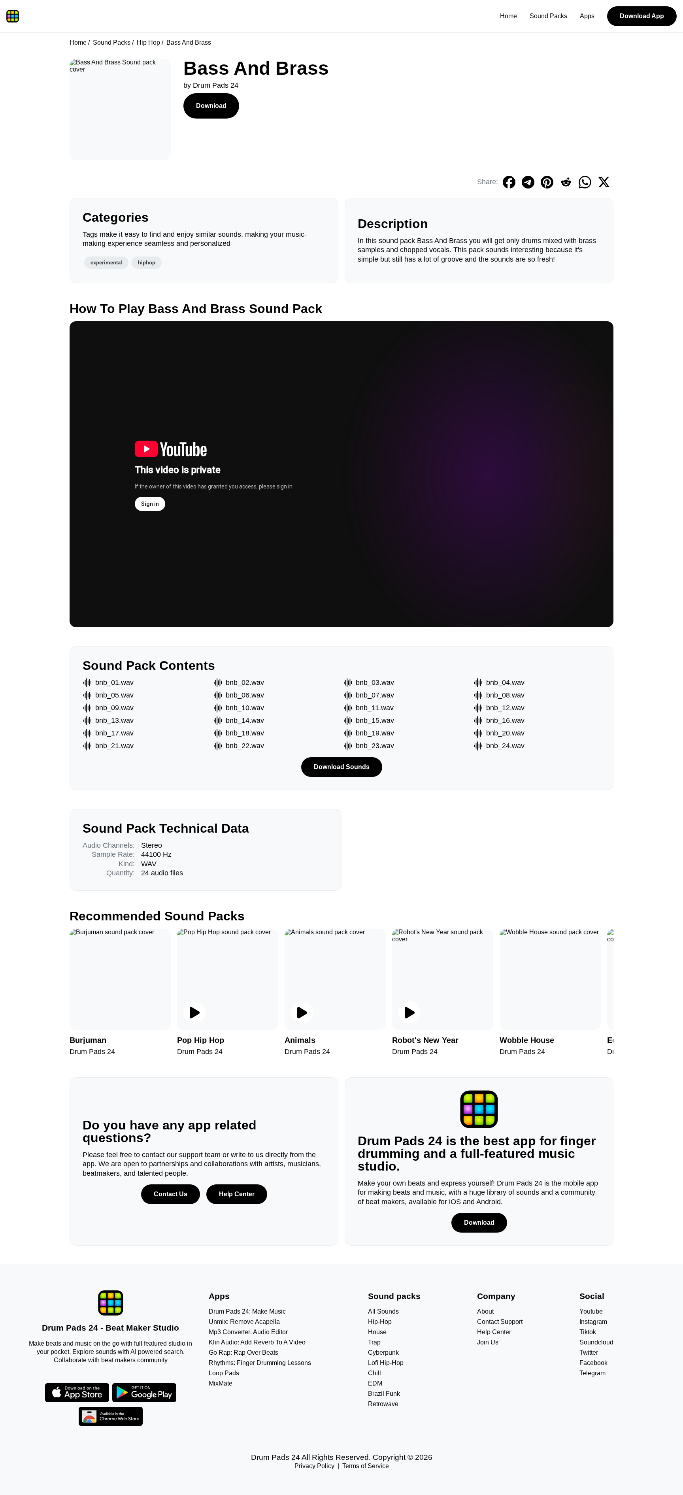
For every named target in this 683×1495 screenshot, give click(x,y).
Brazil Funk (384, 1393)
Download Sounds (342, 767)
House (377, 1332)
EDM (375, 1383)
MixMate (220, 1383)
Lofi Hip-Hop (386, 1362)
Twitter (588, 1352)
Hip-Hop (380, 1321)
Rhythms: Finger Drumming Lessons (260, 1362)
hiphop (146, 263)
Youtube (591, 1311)
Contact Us (170, 1194)
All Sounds (383, 1311)
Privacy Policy (314, 1466)
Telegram (592, 1373)
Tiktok (587, 1332)
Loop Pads (224, 1373)
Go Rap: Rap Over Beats (243, 1352)
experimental (106, 263)
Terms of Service (365, 1466)
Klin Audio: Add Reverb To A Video (257, 1342)
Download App (642, 16)
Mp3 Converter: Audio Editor (248, 1332)
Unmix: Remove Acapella (244, 1321)
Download (211, 105)
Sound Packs (548, 16)
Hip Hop (148, 42)
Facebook (593, 1362)
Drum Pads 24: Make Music (247, 1311)
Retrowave (383, 1404)
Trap (374, 1342)
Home (508, 16)
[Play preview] (194, 1012)
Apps (587, 16)
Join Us (487, 1342)
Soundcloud (596, 1342)
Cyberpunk (383, 1352)
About (485, 1311)
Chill (374, 1373)
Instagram (593, 1321)
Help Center (237, 1194)
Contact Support (500, 1321)
